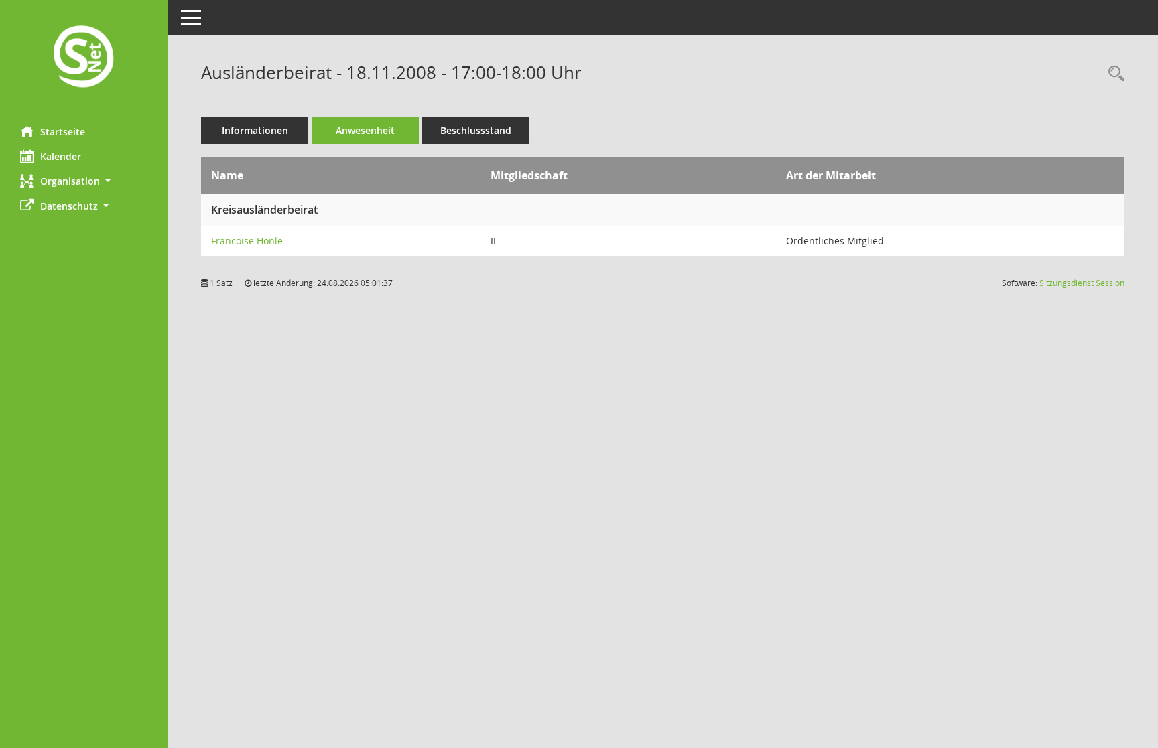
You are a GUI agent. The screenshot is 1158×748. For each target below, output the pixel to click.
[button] (84, 181)
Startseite (62, 131)
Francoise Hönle (247, 240)
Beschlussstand (475, 130)
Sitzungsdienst (1081, 283)
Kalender (60, 156)
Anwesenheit (365, 130)
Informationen (255, 130)
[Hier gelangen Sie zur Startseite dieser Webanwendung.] (84, 57)
